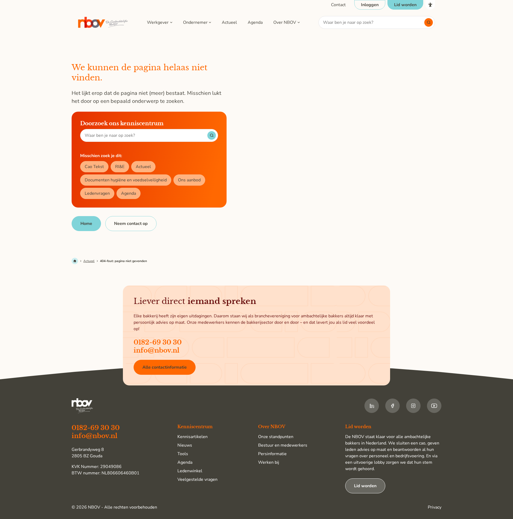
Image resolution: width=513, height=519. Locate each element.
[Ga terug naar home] (103, 22)
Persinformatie (272, 454)
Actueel (229, 22)
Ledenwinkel (189, 471)
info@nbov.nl (157, 350)
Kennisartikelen (192, 437)
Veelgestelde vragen (197, 479)
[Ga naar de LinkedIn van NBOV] (371, 406)
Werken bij (268, 462)
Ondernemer (195, 22)
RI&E (120, 167)
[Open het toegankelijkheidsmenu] (430, 5)
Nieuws (184, 445)
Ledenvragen (97, 193)
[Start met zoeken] (428, 22)
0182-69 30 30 (158, 342)
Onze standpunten (275, 437)
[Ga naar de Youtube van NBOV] (434, 406)
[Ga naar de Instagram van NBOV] (413, 406)
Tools (182, 454)
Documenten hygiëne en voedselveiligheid (126, 180)
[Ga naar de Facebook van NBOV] (392, 406)
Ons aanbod (189, 180)
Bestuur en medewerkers (282, 445)
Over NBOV (284, 22)
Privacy (434, 507)
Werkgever (158, 22)
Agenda (255, 22)
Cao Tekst (94, 167)
